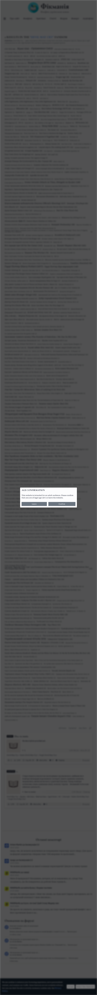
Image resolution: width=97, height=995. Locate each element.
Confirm (62, 504)
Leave (34, 504)
